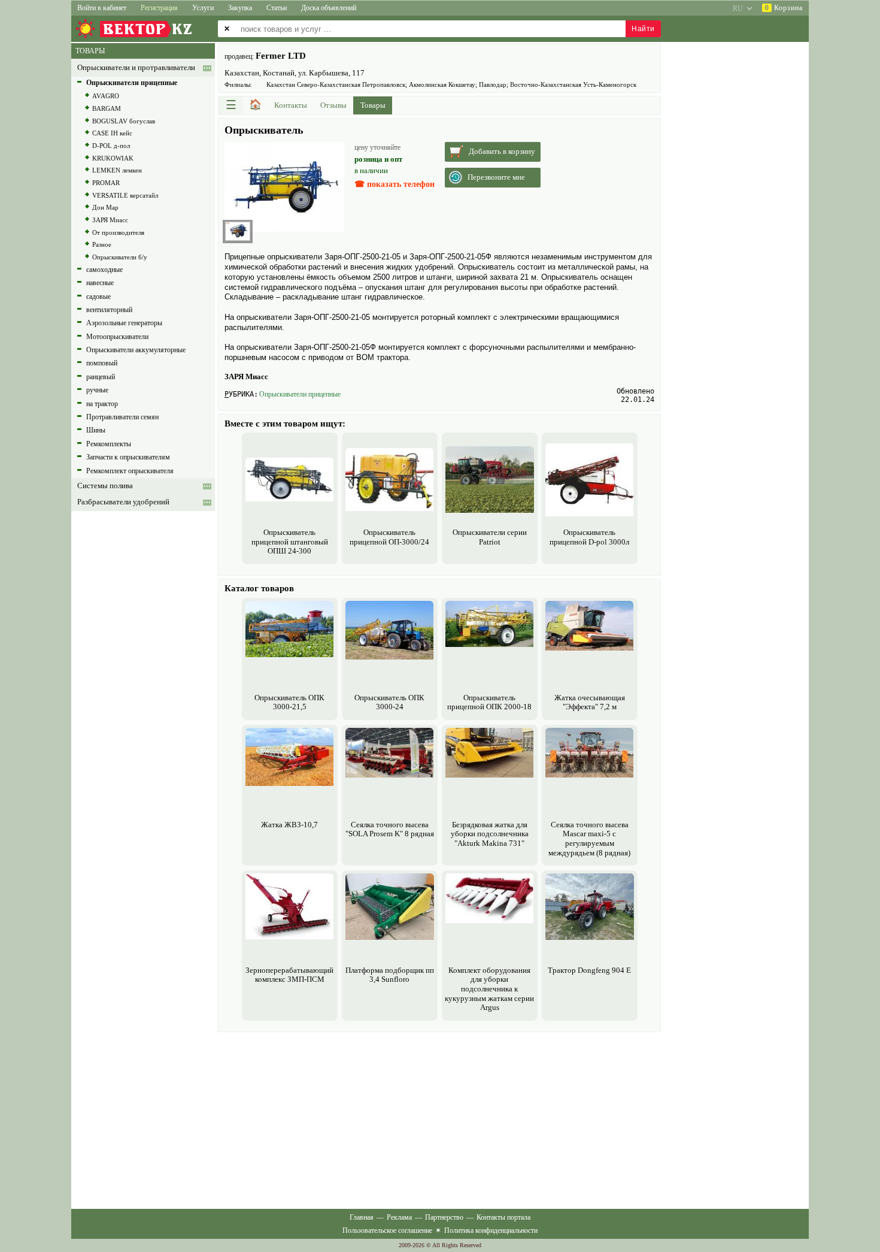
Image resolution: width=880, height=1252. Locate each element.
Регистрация (159, 8)
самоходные (104, 269)
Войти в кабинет (101, 8)
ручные (97, 390)
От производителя (118, 232)
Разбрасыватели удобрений (123, 502)
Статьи (276, 8)
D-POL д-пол (111, 145)
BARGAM (106, 108)
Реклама (399, 1217)
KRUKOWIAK (112, 158)
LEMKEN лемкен (117, 170)
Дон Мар (105, 207)
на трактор (102, 404)
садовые (98, 296)
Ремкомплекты (108, 444)
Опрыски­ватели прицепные (300, 394)
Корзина (783, 8)
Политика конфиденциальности (491, 1230)
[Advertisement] (439, 1119)
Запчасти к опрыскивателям (128, 457)
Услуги (203, 8)
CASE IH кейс (112, 133)
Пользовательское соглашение (387, 1230)
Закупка (240, 8)
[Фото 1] (237, 231)
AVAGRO (105, 95)
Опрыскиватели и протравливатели (136, 67)
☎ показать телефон (394, 184)
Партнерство (444, 1217)
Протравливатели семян (122, 417)
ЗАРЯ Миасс (110, 219)
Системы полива (105, 486)
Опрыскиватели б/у (119, 257)
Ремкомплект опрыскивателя (130, 471)
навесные (100, 283)
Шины (95, 430)
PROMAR (106, 182)
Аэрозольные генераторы (124, 323)
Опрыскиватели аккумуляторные (136, 350)
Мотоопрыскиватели (117, 336)
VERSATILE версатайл (125, 195)
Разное (101, 244)
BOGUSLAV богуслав (123, 121)
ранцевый (100, 377)
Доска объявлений (328, 8)
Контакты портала (503, 1217)
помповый (101, 363)
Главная (362, 1217)
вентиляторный (109, 310)
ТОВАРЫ (90, 51)
